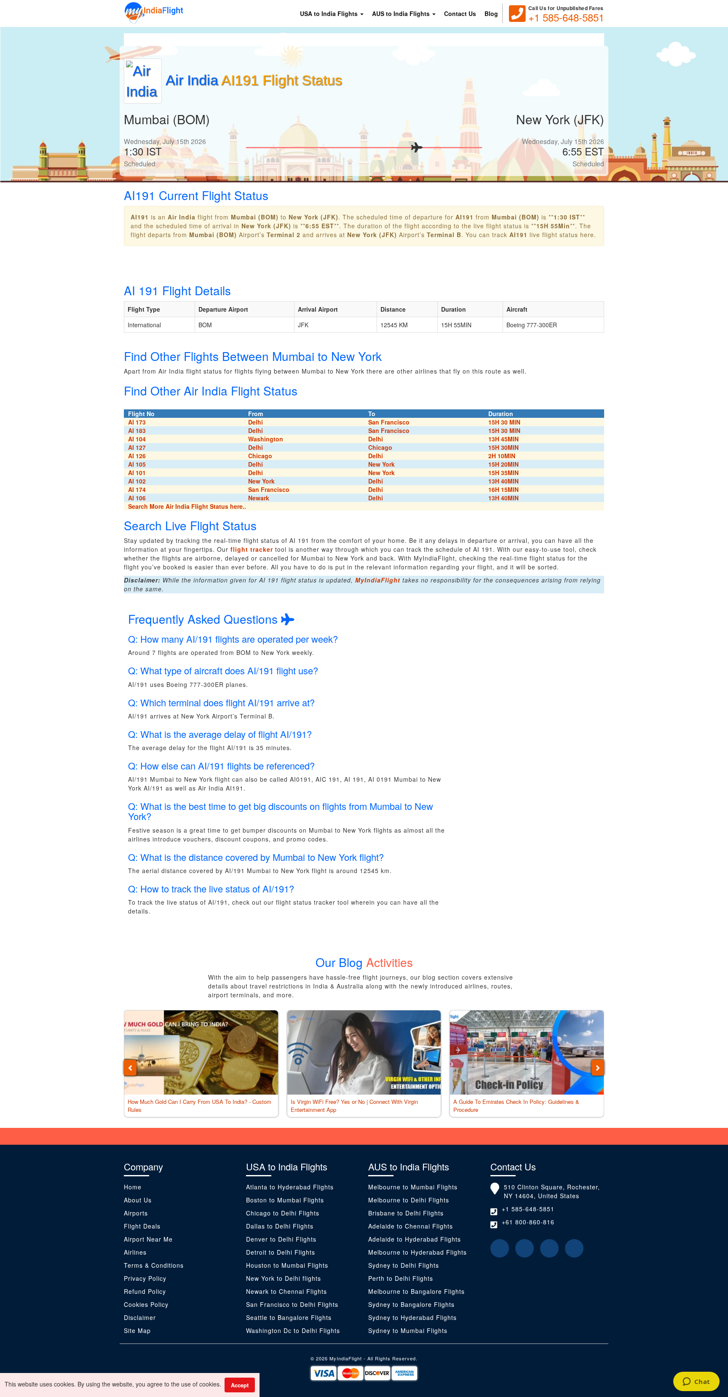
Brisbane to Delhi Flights (406, 1213)
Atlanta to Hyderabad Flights (290, 1187)
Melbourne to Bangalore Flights (416, 1291)
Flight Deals (142, 1226)
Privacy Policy (145, 1278)
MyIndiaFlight (377, 580)
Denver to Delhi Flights (281, 1239)
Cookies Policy (146, 1304)
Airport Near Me (148, 1239)
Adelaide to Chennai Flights (410, 1226)
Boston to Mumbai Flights (285, 1200)
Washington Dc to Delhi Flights (293, 1330)
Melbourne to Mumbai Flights (413, 1187)
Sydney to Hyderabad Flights (412, 1317)
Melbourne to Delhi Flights (408, 1200)
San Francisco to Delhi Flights (292, 1304)
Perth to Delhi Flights (400, 1278)
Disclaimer (141, 1317)
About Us (138, 1200)
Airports (136, 1213)
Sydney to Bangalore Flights (411, 1304)
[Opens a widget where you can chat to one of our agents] (696, 1382)
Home (133, 1187)
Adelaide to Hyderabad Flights (414, 1239)
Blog (491, 13)
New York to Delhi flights (283, 1278)
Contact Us (460, 13)
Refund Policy (145, 1291)
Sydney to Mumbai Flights (407, 1330)
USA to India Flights (329, 13)
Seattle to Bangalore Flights (289, 1317)
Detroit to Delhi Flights (280, 1252)
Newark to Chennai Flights (286, 1291)
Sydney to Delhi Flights (403, 1265)
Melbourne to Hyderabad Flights (417, 1252)
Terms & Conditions (154, 1265)
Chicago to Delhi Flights (282, 1213)
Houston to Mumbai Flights (287, 1265)
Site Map (137, 1330)
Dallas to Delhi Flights (279, 1226)
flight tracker (251, 549)
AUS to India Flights (401, 13)
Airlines (135, 1252)
